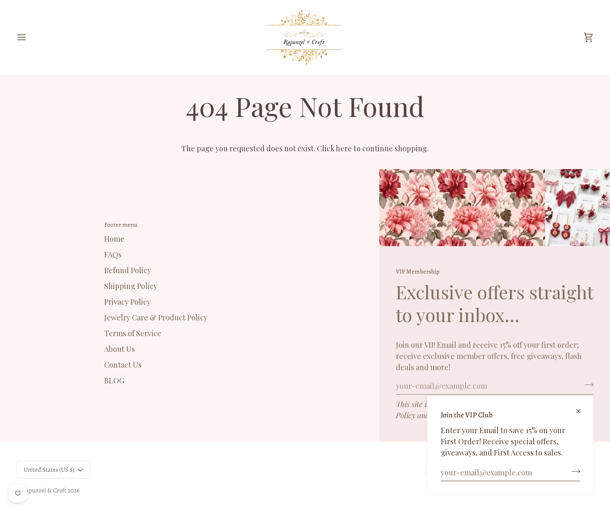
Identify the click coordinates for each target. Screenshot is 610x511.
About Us (119, 349)
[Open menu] (29, 37)
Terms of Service (132, 333)
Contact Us (123, 365)
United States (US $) (49, 469)
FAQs (113, 254)
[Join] (573, 471)
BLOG (114, 380)
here (344, 148)
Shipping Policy (130, 286)
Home (114, 239)
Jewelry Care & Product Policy (155, 317)
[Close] (582, 407)
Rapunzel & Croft (44, 490)
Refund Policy (127, 270)
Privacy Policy (127, 302)
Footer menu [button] (120, 224)
